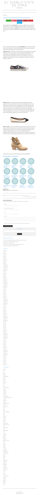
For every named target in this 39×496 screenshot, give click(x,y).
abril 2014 (4, 344)
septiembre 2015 (5, 320)
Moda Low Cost (5, 427)
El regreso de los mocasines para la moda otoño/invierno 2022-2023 (13, 244)
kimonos (4, 417)
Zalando (4, 480)
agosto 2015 (5, 321)
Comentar (5, 216)
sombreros (5, 461)
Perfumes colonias (6, 440)
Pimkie (4, 443)
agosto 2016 (5, 304)
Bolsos (4, 386)
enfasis (4, 407)
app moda (4, 369)
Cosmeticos (5, 400)
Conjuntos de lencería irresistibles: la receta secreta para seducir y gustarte (14, 240)
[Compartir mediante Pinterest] (30, 20)
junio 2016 (4, 307)
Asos (4, 370)
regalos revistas (5, 451)
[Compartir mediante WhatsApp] (8, 20)
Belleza (4, 373)
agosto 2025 (5, 250)
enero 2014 (4, 348)
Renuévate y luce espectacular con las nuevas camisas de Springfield (16, 195)
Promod (4, 447)
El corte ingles (5, 406)
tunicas (4, 474)
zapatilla (17, 190)
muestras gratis (5, 430)
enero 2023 (4, 260)
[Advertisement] (19, 38)
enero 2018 (4, 280)
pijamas (4, 441)
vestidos (4, 478)
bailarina (7, 190)
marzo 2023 (5, 257)
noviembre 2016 (5, 300)
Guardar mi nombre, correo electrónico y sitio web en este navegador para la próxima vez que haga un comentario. (17, 223)
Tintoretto (5, 470)
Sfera (4, 457)
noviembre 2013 (5, 351)
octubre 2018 (5, 267)
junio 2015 (4, 324)
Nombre (5, 204)
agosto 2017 (5, 287)
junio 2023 (4, 253)
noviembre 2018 (5, 266)
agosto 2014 (5, 338)
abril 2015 (4, 327)
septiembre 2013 (5, 354)
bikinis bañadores (5, 376)
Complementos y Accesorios (7, 397)
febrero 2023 (5, 259)
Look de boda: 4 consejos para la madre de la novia (11, 241)
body (4, 384)
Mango (4, 421)
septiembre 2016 (5, 303)
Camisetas (4, 390)
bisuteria (4, 377)
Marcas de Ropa (5, 423)
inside (4, 414)
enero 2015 (4, 331)
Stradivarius (5, 464)
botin (8, 190)
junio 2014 (4, 341)
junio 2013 (4, 358)
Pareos (4, 437)
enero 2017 (4, 297)
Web (4, 212)
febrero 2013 (5, 364)
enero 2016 (4, 314)
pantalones (5, 434)
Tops (3, 471)
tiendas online (5, 468)
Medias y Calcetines (6, 424)
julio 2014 (4, 340)
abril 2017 (4, 293)
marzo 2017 (5, 294)
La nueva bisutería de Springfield (29, 196)
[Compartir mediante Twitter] (19, 23)
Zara (4, 484)
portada (4, 444)
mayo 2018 (4, 274)
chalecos (4, 393)
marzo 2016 (5, 311)
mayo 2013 (4, 360)
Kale (16, 493)
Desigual (4, 404)
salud (4, 454)
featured (12, 190)
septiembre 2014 (5, 337)
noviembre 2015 (5, 317)
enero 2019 (4, 263)
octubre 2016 (5, 301)
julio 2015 (4, 323)
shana (4, 458)
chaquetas (4, 394)
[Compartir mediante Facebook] (19, 20)
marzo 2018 (5, 277)
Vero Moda (4, 477)
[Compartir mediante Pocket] (14, 20)
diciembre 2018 (5, 264)
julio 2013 (4, 357)
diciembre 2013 (5, 350)
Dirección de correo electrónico (9, 208)
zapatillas (4, 481)
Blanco (4, 379)
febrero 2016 (5, 313)
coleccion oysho (5, 396)
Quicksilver (5, 450)
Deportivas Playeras (6, 403)
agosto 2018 (5, 270)
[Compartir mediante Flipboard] (25, 20)
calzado (10, 190)
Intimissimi (4, 416)
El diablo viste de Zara (20, 4)
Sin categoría (5, 460)
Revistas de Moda (5, 453)
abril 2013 (4, 361)
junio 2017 (4, 290)
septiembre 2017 (5, 286)
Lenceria (4, 420)
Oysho (4, 431)
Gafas (4, 410)
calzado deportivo (6, 387)
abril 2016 (4, 310)
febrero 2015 (5, 330)
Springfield (8, 189)
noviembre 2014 (5, 334)
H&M (3, 413)
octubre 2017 (5, 284)
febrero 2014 (5, 347)
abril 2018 (4, 276)
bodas (4, 383)
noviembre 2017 (5, 283)
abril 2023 (4, 256)
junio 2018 (4, 273)
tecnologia (5, 467)
